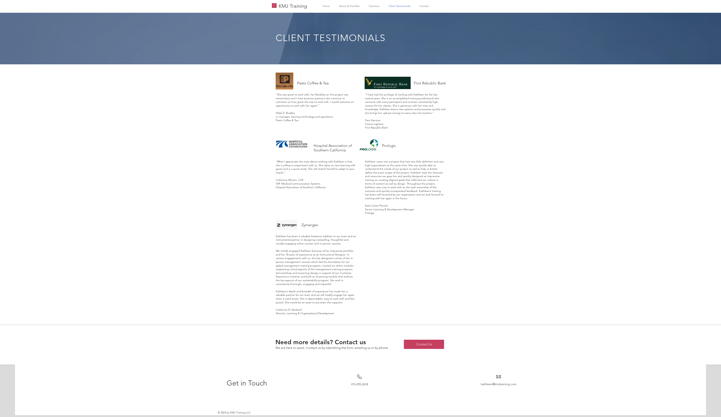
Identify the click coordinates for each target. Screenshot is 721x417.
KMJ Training (293, 6)
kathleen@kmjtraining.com (499, 384)
